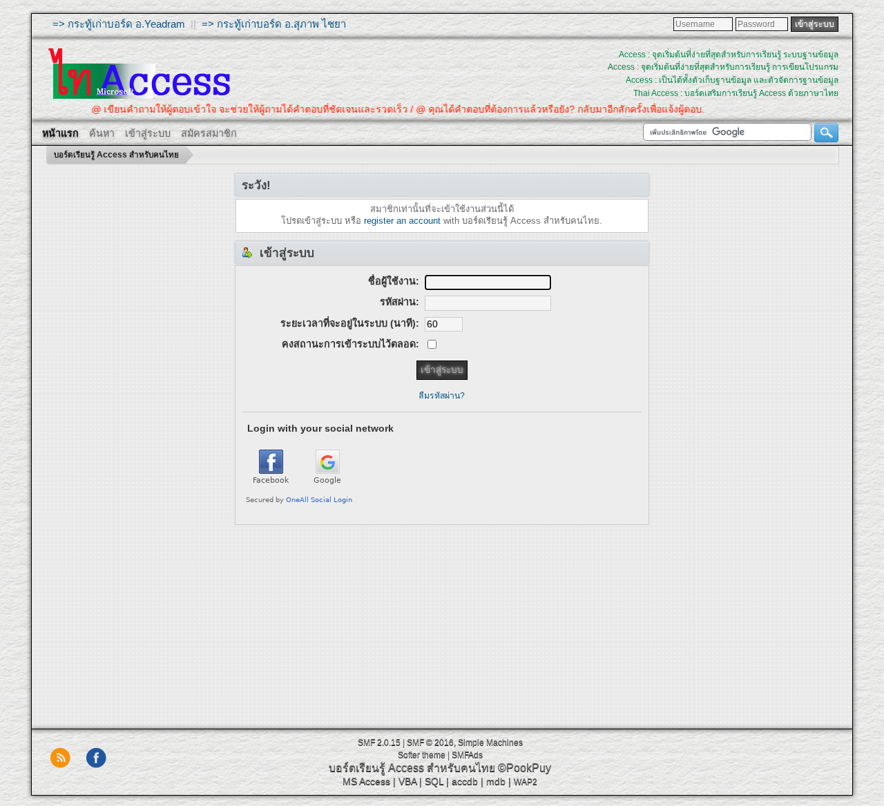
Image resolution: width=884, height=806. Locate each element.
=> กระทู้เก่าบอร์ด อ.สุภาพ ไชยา (274, 24)
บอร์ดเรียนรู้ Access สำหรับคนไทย (412, 768)
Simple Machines (490, 742)
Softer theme (421, 755)
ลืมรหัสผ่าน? (442, 396)
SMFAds (467, 755)
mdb (496, 781)
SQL (434, 781)
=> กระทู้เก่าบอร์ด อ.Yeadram (118, 24)
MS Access (366, 781)
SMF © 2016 (430, 742)
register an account (402, 220)
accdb (465, 781)
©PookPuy (524, 768)
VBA (407, 781)
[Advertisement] (442, 621)
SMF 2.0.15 (379, 742)
